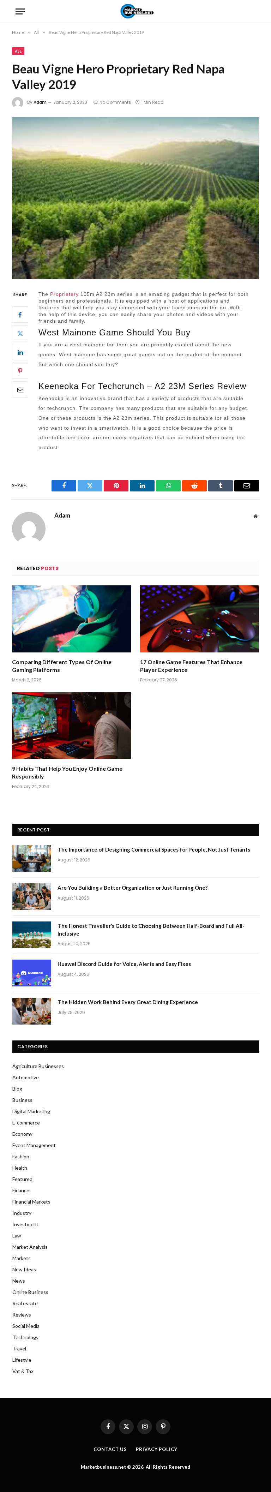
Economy (22, 1134)
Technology (25, 1337)
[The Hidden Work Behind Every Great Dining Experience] (31, 1011)
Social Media (26, 1326)
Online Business (30, 1292)
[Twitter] (20, 333)
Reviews (21, 1315)
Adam (40, 102)
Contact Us (110, 1449)
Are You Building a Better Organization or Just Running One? (132, 887)
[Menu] (20, 11)
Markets (21, 1258)
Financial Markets (31, 1202)
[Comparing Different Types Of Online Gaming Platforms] (71, 618)
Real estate (25, 1303)
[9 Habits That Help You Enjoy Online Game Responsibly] (71, 725)
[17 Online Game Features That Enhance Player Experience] (199, 618)
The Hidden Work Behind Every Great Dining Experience (128, 1002)
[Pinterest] (20, 371)
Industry (21, 1213)
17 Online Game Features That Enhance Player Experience (191, 665)
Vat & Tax (23, 1371)
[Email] (20, 389)
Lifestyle (21, 1360)
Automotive (25, 1077)
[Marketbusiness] (135, 11)
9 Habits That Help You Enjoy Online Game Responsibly (67, 772)
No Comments (115, 102)
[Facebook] (20, 314)
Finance (20, 1190)
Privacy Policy (156, 1449)
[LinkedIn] (20, 352)
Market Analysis (30, 1247)
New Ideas (24, 1269)
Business (22, 1100)
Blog (17, 1089)
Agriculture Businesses (38, 1066)
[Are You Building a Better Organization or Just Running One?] (31, 896)
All (18, 51)
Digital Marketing (31, 1111)
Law (16, 1236)
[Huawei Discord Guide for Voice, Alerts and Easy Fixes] (31, 973)
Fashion (20, 1156)
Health (19, 1168)
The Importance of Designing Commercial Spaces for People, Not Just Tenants (154, 849)
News (18, 1281)
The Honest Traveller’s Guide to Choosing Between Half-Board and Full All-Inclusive (151, 929)
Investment (25, 1224)
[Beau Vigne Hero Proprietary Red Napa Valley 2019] (135, 198)
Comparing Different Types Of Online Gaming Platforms (62, 665)
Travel (19, 1348)
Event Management (34, 1145)
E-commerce (26, 1123)
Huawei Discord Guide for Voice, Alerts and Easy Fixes (124, 964)
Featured (22, 1179)
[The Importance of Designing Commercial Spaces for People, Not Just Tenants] (31, 858)
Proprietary (64, 294)
